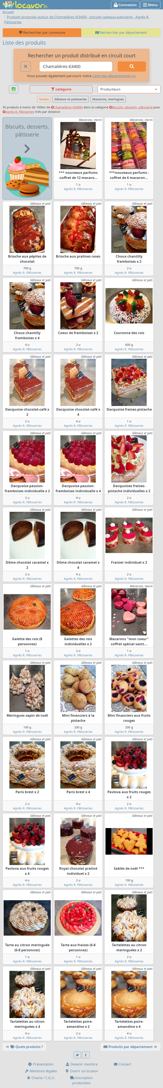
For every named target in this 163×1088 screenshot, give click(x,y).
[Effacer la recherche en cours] (26, 66)
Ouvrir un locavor (83, 1071)
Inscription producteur (82, 1080)
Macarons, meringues (108, 99)
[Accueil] (25, 4)
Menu (152, 5)
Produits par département (130, 1046)
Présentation (43, 1064)
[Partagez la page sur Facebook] (86, 1055)
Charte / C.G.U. (43, 1077)
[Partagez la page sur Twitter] (77, 1055)
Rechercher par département (123, 32)
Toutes (44, 99)
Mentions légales (43, 1071)
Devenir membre (84, 1064)
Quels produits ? (29, 1046)
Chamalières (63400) (68, 107)
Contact (124, 1064)
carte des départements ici (113, 76)
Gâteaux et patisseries (70, 99)
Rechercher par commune (43, 32)
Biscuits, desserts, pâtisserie (132, 107)
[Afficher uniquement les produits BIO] (13, 89)
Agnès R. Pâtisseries (20, 112)
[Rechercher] (132, 66)
